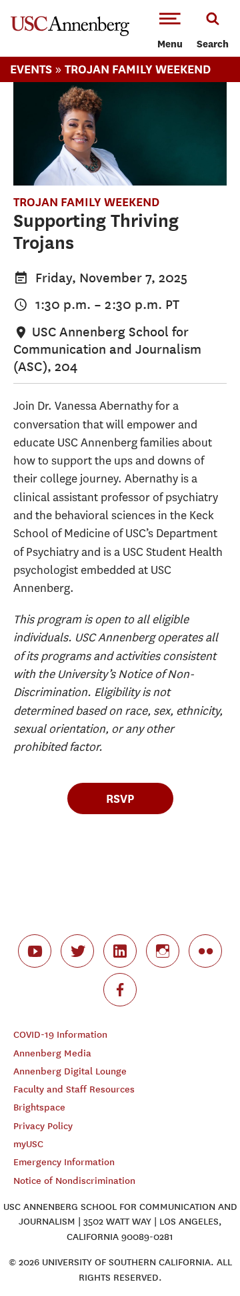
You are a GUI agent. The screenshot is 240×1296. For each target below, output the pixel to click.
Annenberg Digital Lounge (70, 1071)
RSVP (120, 798)
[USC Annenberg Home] (70, 33)
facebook (120, 989)
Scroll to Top (200, 1256)
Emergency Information (64, 1162)
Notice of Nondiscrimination (74, 1181)
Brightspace (39, 1107)
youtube (34, 951)
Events (31, 69)
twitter (77, 951)
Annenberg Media (52, 1053)
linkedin (120, 951)
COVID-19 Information (60, 1034)
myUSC (28, 1144)
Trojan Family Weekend (138, 69)
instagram (162, 951)
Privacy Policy (43, 1126)
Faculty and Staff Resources (74, 1089)
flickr (205, 951)
